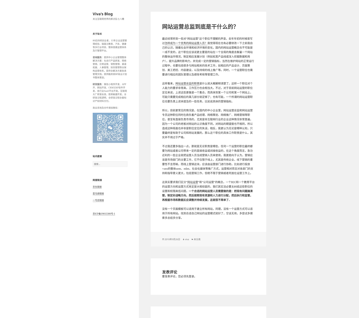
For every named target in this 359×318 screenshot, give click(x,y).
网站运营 (192, 182)
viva (187, 239)
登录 (191, 276)
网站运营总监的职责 (187, 83)
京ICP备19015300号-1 (104, 213)
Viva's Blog (103, 13)
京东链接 (97, 186)
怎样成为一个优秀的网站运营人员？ (186, 43)
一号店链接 (98, 200)
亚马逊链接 (98, 193)
